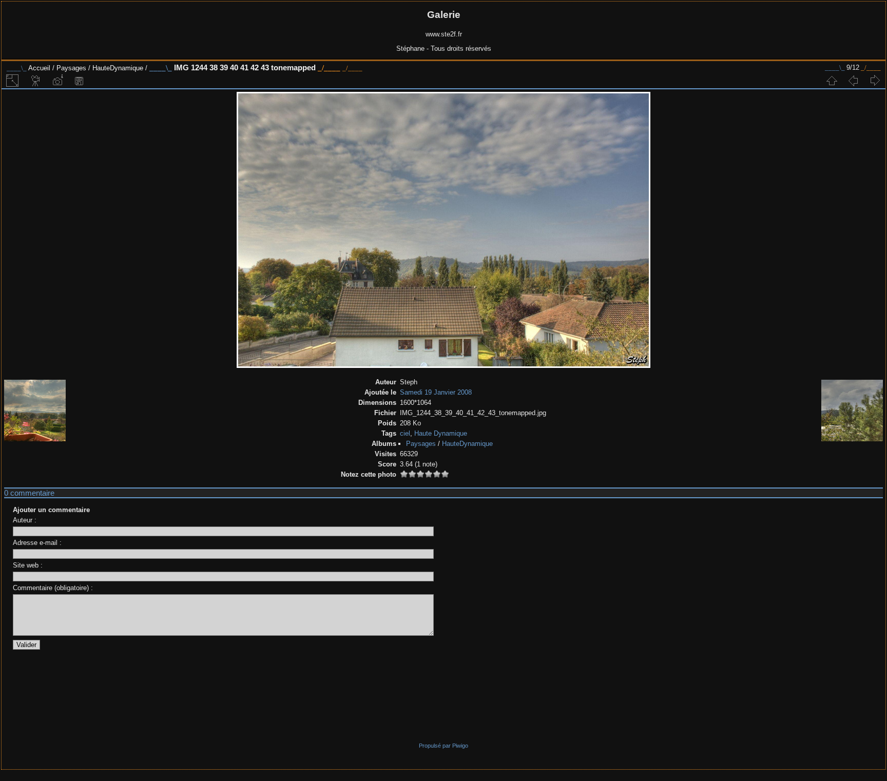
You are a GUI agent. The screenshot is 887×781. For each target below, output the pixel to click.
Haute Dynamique (440, 433)
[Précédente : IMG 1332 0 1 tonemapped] (853, 80)
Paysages (71, 68)
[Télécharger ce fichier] (79, 80)
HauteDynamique (117, 68)
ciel (405, 433)
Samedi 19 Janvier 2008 (436, 392)
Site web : (28, 565)
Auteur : (24, 520)
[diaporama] (36, 80)
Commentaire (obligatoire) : (53, 588)
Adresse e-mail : (37, 542)
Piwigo (460, 746)
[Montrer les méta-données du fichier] (57, 80)
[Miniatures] (831, 80)
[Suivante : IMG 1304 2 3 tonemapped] (874, 80)
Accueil (39, 68)
